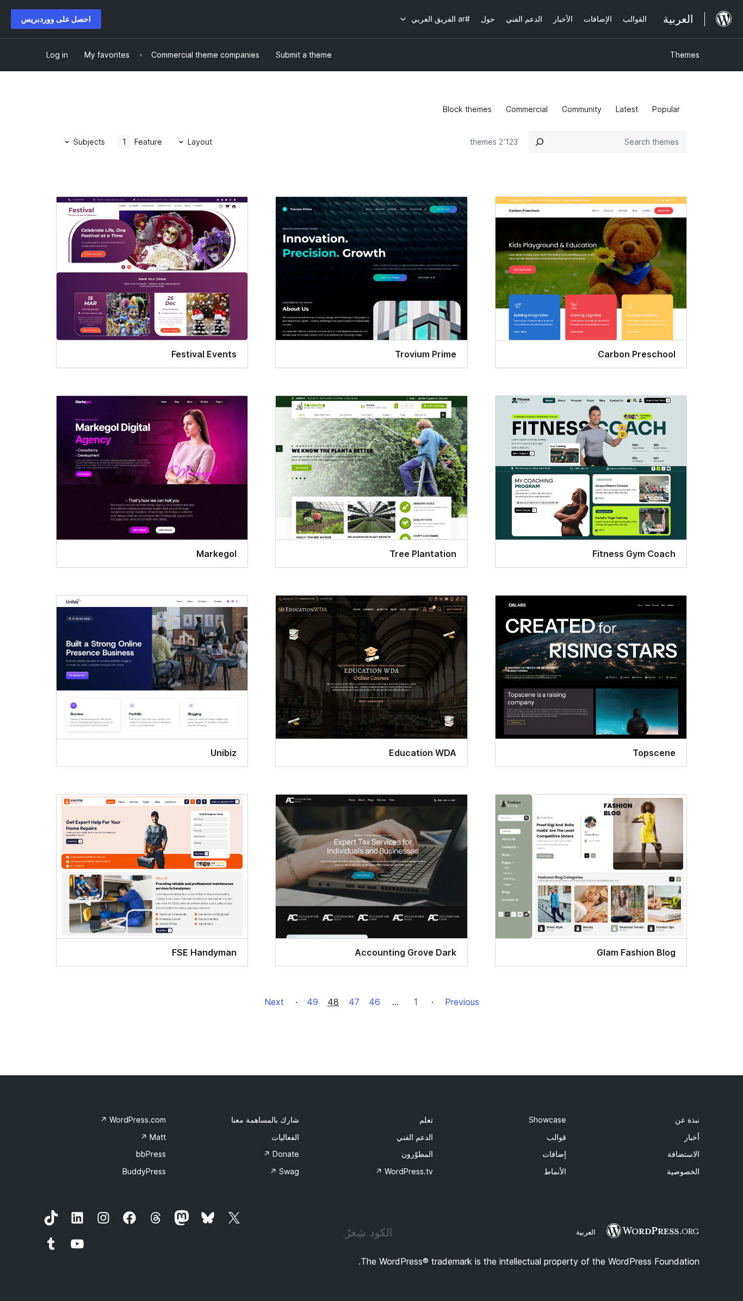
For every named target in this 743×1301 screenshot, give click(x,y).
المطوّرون (417, 1153)
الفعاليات (285, 1137)
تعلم (426, 1119)
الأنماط (555, 1171)
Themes (684, 54)
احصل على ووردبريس (56, 18)
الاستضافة (683, 1153)
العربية (586, 1232)
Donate (281, 1153)
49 (312, 1001)
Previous (462, 1001)
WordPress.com (133, 1119)
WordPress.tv (404, 1171)
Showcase (547, 1119)
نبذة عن (687, 1119)
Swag (284, 1171)
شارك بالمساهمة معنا (265, 1119)
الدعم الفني (415, 1137)
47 (354, 1001)
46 (374, 1001)
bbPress (151, 1153)
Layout (200, 141)
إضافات (554, 1153)
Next (274, 1001)
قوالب (556, 1137)
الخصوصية (683, 1171)
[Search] (539, 142)
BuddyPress (144, 1171)
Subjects (89, 141)
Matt (153, 1137)
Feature (142, 141)
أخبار (691, 1137)
